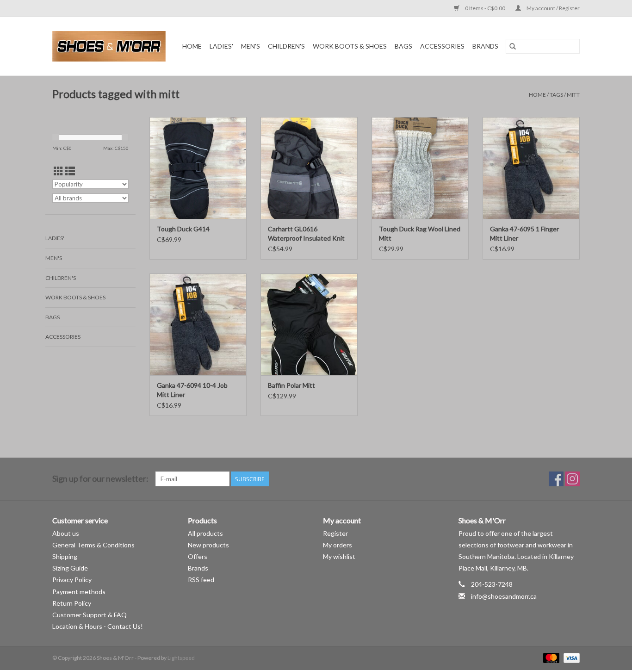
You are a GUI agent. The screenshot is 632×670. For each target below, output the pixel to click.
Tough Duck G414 (183, 229)
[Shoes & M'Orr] (110, 46)
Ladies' (221, 46)
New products (208, 545)
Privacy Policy (72, 579)
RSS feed (201, 579)
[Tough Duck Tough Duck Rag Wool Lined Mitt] (420, 168)
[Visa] (570, 657)
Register (335, 533)
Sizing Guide (70, 568)
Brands (485, 46)
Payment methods (78, 592)
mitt (573, 94)
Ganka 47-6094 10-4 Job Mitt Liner (192, 389)
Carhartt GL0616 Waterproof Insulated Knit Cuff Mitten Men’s (306, 234)
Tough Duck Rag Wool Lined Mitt (419, 233)
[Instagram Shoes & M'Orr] (572, 478)
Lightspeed (181, 657)
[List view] (70, 171)
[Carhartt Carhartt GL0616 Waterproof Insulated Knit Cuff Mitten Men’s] (309, 168)
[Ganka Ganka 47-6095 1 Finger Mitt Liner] (531, 168)
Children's (286, 46)
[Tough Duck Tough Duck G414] (198, 168)
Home (192, 46)
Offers (197, 556)
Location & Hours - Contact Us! (97, 626)
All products (205, 533)
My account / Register (553, 8)
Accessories (442, 46)
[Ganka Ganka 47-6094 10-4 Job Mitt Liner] (198, 324)
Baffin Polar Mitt (291, 385)
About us (65, 533)
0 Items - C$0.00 (485, 8)
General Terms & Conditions (93, 545)
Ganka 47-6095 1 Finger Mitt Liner (524, 233)
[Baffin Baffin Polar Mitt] (309, 324)
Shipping (64, 556)
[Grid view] (58, 171)
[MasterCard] (550, 657)
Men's (250, 46)
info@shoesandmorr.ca (504, 596)
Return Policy (71, 603)
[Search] (513, 46)
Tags (556, 94)
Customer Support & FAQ (89, 615)
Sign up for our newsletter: (100, 479)
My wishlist (339, 556)
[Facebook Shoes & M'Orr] (556, 478)
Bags (403, 46)
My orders (337, 545)
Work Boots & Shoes (350, 46)
